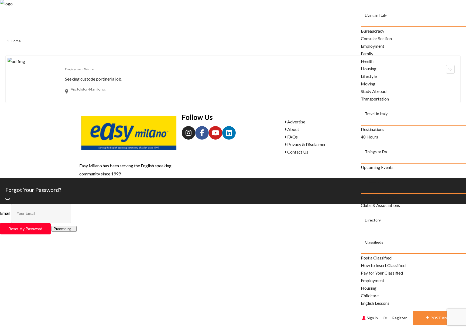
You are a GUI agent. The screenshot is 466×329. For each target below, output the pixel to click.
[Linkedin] (229, 133)
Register (399, 318)
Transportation (375, 98)
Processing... (64, 229)
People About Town (379, 197)
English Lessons (375, 303)
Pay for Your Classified (382, 272)
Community (374, 182)
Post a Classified (376, 257)
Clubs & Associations (380, 205)
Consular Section (376, 38)
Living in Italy (376, 15)
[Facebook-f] (202, 133)
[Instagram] (188, 133)
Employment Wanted (80, 69)
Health (367, 61)
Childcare (370, 295)
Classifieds (374, 242)
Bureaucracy (372, 30)
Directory (373, 220)
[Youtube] (215, 133)
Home (16, 41)
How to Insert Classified (383, 265)
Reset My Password (25, 229)
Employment (372, 46)
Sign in (372, 318)
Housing (368, 287)
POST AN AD (441, 318)
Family (367, 53)
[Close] (7, 199)
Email (5, 213)
